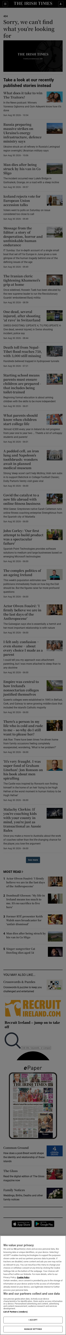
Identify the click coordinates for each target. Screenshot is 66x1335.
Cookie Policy (23, 1277)
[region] (33, 1285)
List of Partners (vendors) (15, 1312)
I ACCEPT (33, 1320)
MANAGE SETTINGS (33, 1329)
